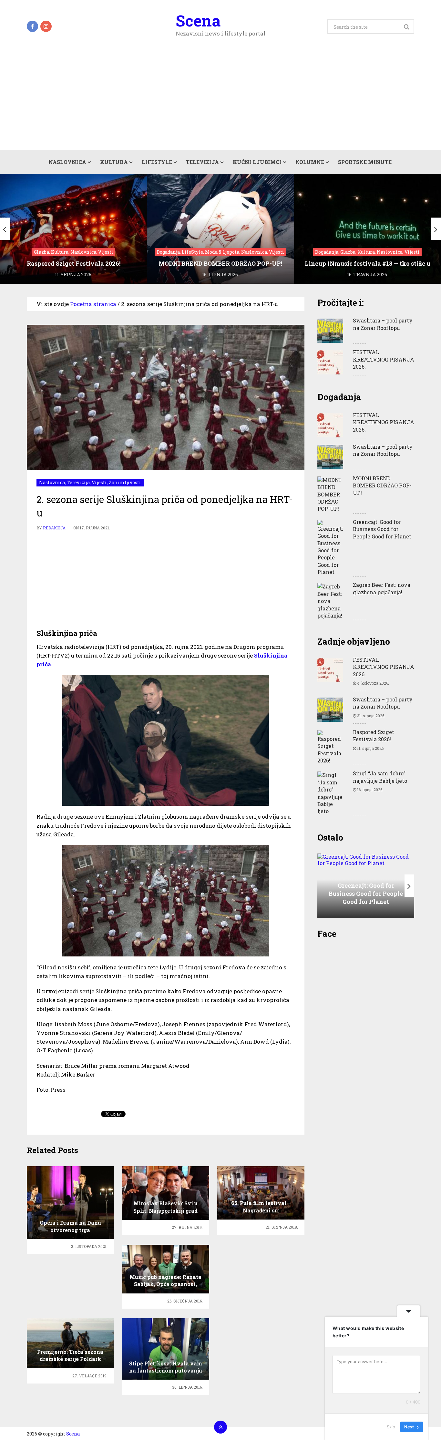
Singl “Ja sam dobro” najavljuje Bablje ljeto (380, 777)
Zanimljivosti (125, 482)
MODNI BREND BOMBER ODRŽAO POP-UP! (382, 485)
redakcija (54, 527)
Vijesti (99, 482)
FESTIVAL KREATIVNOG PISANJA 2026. (383, 359)
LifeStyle (157, 161)
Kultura (114, 161)
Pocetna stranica (93, 304)
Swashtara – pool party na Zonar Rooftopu (383, 324)
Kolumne (309, 161)
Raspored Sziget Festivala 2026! (373, 735)
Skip (391, 1426)
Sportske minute (365, 161)
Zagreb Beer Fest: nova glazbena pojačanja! (381, 588)
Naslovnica (67, 161)
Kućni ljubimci (257, 161)
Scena (198, 20)
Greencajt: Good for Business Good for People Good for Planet (382, 529)
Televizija (202, 161)
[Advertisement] (220, 101)
